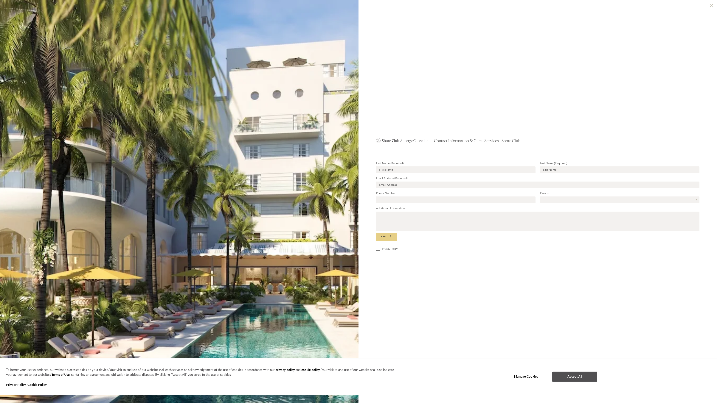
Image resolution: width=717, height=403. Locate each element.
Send (385, 237)
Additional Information (390, 208)
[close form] (711, 6)
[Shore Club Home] (402, 142)
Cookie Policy (37, 384)
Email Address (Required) (392, 178)
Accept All (574, 376)
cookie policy (310, 369)
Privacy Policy (16, 384)
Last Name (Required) (553, 163)
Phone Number (385, 193)
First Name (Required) (390, 163)
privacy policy (285, 369)
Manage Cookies (526, 376)
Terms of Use (61, 374)
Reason (544, 193)
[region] (358, 376)
